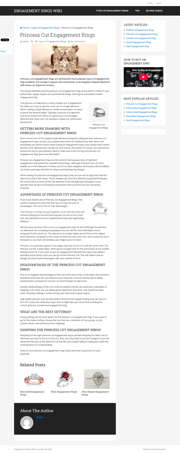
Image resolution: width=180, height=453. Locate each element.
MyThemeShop (159, 449)
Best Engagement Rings (138, 120)
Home (149, 3)
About (158, 3)
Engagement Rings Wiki (38, 11)
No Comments (77, 41)
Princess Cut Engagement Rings (142, 34)
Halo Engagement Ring (137, 46)
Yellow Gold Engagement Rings (141, 112)
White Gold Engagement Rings (141, 108)
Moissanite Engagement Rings (141, 116)
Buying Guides (154, 11)
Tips (137, 11)
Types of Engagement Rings (112, 11)
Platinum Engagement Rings (140, 30)
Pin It (3, 51)
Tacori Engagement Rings (138, 42)
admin (25, 41)
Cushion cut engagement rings (141, 38)
